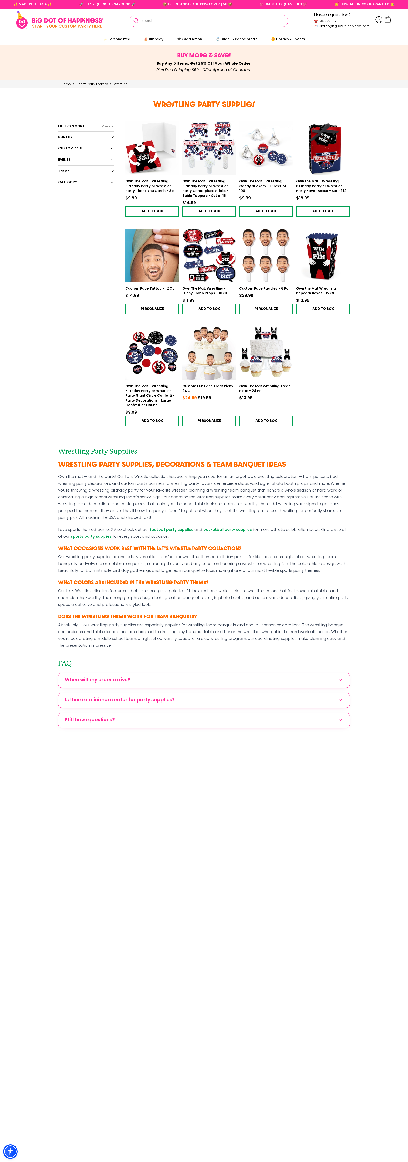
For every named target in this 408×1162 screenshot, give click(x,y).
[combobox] (209, 21)
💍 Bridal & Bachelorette (237, 39)
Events (64, 160)
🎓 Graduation (189, 39)
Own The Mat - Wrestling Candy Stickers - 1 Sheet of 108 (262, 186)
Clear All (108, 126)
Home (66, 84)
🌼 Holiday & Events (288, 39)
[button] (10, 1151)
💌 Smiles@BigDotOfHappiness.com (342, 26)
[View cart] (388, 21)
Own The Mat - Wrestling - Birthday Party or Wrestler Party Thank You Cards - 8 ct (150, 186)
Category (67, 182)
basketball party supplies (227, 529)
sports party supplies (91, 536)
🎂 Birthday (153, 39)
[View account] (379, 19)
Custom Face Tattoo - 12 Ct (149, 288)
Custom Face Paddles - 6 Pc (263, 288)
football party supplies (171, 529)
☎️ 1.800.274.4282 (327, 21)
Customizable (71, 148)
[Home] (60, 20)
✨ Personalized (116, 39)
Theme (63, 171)
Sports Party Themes (93, 84)
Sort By (65, 137)
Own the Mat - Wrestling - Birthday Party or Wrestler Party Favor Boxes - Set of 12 (321, 186)
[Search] (136, 21)
